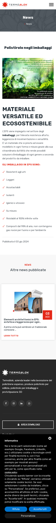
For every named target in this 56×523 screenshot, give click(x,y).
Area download (30, 424)
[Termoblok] (14, 4)
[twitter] (14, 403)
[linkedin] (21, 403)
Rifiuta (15, 509)
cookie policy (11, 472)
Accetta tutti (40, 509)
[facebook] (6, 403)
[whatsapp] (29, 403)
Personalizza (28, 515)
